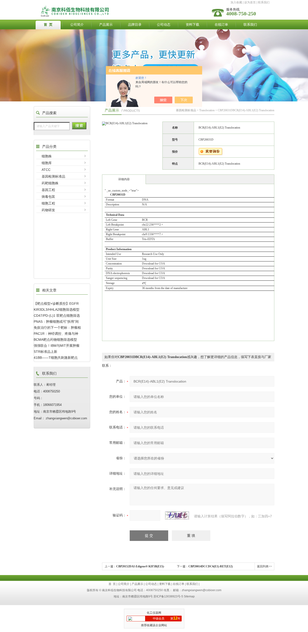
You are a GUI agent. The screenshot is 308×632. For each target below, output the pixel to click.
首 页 (48, 24)
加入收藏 (236, 2)
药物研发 (48, 210)
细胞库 (47, 163)
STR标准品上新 (45, 351)
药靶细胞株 (50, 183)
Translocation (207, 110)
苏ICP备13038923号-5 (168, 596)
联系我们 (264, 2)
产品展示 (106, 24)
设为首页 (250, 2)
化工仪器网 (154, 612)
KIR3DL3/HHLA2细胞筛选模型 (56, 309)
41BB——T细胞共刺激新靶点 (56, 357)
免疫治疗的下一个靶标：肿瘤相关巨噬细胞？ (57, 327)
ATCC (46, 170)
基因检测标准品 (53, 176)
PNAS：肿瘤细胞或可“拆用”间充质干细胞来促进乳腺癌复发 (56, 321)
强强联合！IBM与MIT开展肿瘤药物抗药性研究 (56, 345)
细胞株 (47, 156)
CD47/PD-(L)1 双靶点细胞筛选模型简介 (57, 315)
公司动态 (163, 24)
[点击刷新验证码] (177, 515)
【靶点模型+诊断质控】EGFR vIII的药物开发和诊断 (56, 303)
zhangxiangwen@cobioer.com (201, 590)
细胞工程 (48, 203)
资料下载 (192, 24)
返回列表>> (264, 566)
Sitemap (189, 596)
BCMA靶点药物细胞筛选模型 (55, 339)
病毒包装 (48, 196)
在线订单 (221, 24)
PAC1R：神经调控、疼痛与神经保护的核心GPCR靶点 (56, 333)
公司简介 (77, 24)
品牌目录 (134, 24)
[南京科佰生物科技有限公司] (116, 6)
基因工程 (48, 190)
